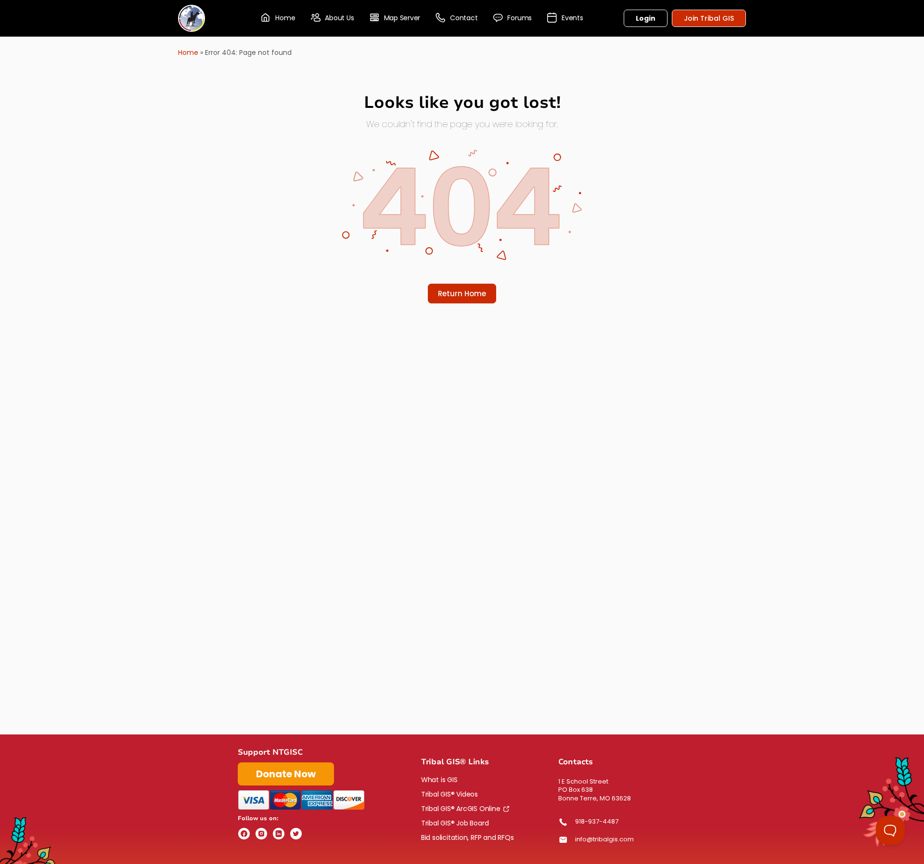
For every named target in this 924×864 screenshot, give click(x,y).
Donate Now (286, 774)
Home (188, 52)
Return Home (462, 293)
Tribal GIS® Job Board (455, 823)
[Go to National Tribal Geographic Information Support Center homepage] (191, 17)
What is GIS (439, 780)
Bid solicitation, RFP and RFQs (467, 837)
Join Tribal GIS (709, 18)
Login (645, 18)
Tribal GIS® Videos (449, 794)
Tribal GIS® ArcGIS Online (460, 808)
